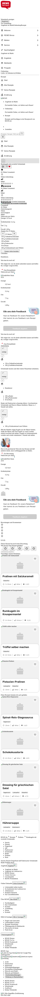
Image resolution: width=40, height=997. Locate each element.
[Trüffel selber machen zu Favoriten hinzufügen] (35, 629)
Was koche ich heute (11, 928)
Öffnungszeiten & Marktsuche (15, 926)
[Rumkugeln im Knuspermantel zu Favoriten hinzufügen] (35, 593)
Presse (7, 910)
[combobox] (10, 134)
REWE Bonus (9, 873)
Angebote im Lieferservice (13, 871)
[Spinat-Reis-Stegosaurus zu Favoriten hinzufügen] (35, 700)
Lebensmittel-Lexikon (12, 922)
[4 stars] (26, 549)
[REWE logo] (4, 98)
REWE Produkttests (11, 878)
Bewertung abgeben (7, 552)
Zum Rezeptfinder (9, 270)
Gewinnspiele (9, 877)
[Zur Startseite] (8, 12)
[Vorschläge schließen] (3, 137)
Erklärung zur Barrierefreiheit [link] (14, 977)
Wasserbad (27, 369)
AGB (7, 962)
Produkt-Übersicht (11, 893)
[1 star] (5, 549)
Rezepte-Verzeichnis (11, 924)
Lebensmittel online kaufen (13, 887)
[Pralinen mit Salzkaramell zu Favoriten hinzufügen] (35, 558)
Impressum (8, 965)
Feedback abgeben (20, 329)
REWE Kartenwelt (11, 942)
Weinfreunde (9, 944)
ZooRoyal (8, 946)
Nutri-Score (9, 930)
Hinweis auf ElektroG (12, 973)
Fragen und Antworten (12, 921)
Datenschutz (9, 964)
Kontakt (7, 912)
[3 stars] (19, 549)
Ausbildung (9, 908)
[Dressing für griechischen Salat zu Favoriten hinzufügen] (35, 767)
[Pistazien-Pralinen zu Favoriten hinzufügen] (35, 664)
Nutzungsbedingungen (12, 967)
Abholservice (9, 891)
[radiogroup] (20, 549)
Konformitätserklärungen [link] (13, 975)
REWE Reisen (9, 938)
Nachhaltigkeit (9, 903)
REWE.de (4, 837)
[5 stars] (33, 549)
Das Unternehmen (11, 905)
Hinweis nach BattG (11, 971)
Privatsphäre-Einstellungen (13, 969)
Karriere (7, 907)
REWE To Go (9, 940)
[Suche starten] (22, 133)
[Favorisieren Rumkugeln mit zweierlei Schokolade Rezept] (8, 166)
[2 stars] (12, 549)
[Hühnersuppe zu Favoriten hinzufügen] (35, 805)
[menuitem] (20, 30)
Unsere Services (10, 875)
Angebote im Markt (11, 869)
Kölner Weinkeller (11, 947)
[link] (22, 103)
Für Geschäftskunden (12, 894)
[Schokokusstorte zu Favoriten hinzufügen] (35, 734)
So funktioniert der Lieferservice (15, 889)
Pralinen (21, 837)
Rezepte (20, 118)
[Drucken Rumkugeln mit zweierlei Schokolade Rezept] (3, 166)
